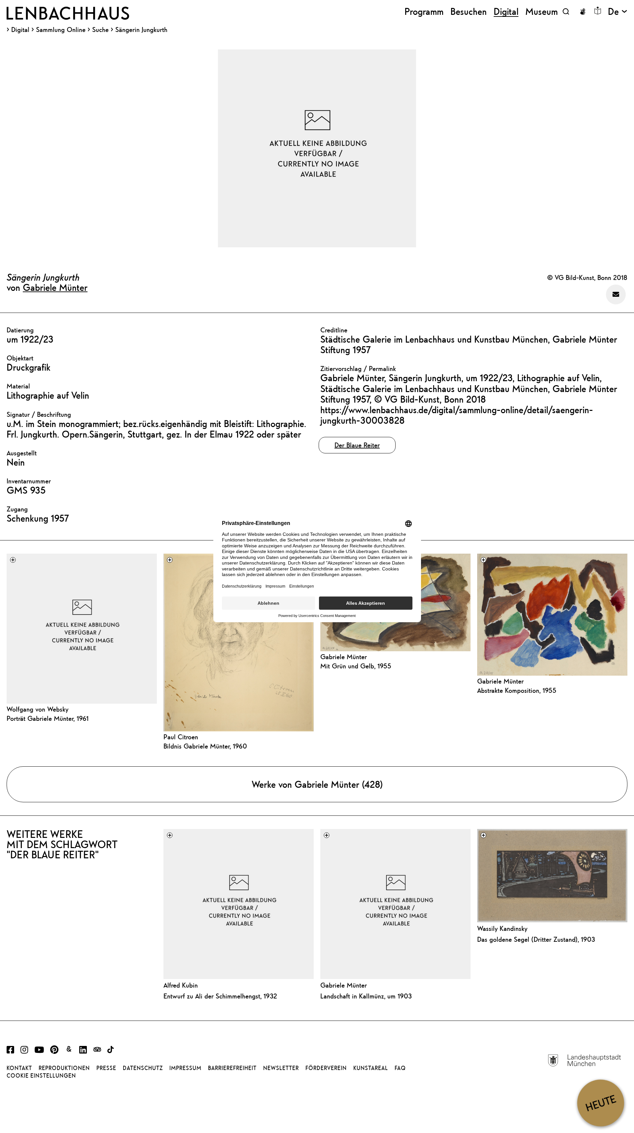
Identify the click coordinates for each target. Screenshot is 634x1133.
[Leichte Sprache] (597, 11)
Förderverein (326, 1068)
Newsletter (281, 1068)
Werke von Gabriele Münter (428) (317, 784)
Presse (106, 1068)
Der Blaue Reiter (357, 445)
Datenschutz (143, 1068)
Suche (100, 29)
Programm (424, 11)
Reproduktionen (64, 1068)
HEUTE (600, 1103)
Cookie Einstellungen (41, 1076)
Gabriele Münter (55, 287)
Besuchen (468, 11)
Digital (20, 29)
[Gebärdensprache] (582, 11)
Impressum (185, 1068)
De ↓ (617, 11)
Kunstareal (370, 1068)
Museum (541, 11)
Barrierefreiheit (232, 1068)
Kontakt (19, 1068)
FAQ (400, 1068)
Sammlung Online (61, 29)
